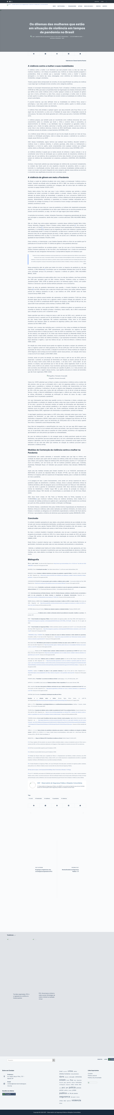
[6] (28, 769)
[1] (75, 225)
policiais (78, 1088)
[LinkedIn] (68, 54)
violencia (64, 798)
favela (67, 1080)
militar (72, 1084)
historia (73, 1082)
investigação (62, 1084)
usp (65, 1100)
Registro (97, 1)
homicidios (79, 1082)
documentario (75, 1074)
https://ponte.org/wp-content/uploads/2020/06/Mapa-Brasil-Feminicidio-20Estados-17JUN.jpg (50, 769)
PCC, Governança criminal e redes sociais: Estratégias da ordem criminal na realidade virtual (47, 996)
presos (70, 1090)
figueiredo (79, 1080)
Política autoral (92, 1075)
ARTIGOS (80, 6)
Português (8, 1094)
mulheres (47, 798)
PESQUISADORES (72, 6)
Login (102, 1)
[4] (45, 269)
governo (69, 1082)
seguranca (64, 1096)
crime (70, 1071)
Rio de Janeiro (74, 1093)
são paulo (73, 1097)
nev (80, 1084)
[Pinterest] (57, 54)
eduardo (66, 1077)
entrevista (78, 1077)
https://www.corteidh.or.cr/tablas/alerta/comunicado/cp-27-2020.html (43, 597)
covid (31, 798)
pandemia (56, 798)
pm (67, 1088)
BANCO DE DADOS (88, 6)
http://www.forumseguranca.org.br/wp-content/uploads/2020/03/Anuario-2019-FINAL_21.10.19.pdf (49, 620)
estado (62, 1080)
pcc (63, 1087)
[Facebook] (7, 1)
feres (75, 1080)
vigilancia (69, 1100)
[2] (42, 227)
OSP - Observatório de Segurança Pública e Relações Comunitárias (59, 783)
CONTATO (104, 6)
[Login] (106, 1)
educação (72, 1077)
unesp (61, 1100)
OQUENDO (30, 670)
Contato (90, 1073)
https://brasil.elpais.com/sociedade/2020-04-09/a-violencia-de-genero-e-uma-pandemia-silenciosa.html (51, 672)
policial (61, 1090)
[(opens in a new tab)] (9, 996)
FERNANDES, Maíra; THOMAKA (35, 634)
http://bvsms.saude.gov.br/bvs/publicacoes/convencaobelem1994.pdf (50, 583)
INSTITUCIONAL (61, 6)
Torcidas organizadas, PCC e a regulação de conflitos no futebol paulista (21, 996)
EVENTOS (98, 6)
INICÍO (54, 6)
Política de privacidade (94, 1077)
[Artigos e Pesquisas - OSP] (57, 38)
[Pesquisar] (11, 1)
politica (66, 1090)
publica (63, 1093)
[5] (33, 289)
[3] (43, 229)
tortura (77, 1097)
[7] (36, 499)
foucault (61, 1082)
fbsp (71, 1080)
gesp (65, 1082)
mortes (76, 1084)
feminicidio (38, 798)
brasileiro (65, 1071)
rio (68, 1093)
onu (60, 1087)
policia (72, 1087)
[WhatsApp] (80, 54)
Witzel (60, 1103)
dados (75, 1071)
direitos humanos (64, 1074)
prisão (74, 1090)
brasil (61, 1071)
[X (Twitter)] (9, 1)
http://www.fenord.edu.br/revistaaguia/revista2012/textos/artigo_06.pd (51, 700)
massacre (68, 1084)
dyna (61, 1076)
